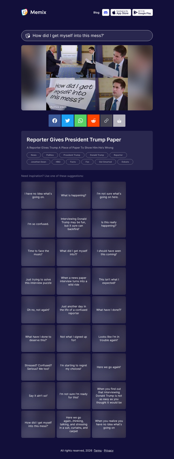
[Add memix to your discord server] (105, 12)
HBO (58, 161)
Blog (96, 12)
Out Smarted (105, 161)
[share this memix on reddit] (93, 120)
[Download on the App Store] (121, 12)
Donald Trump (97, 155)
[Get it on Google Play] (142, 12)
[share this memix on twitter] (68, 120)
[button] (106, 120)
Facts (73, 161)
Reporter (118, 155)
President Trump (72, 155)
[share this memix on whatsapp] (80, 120)
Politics (50, 155)
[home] (33, 12)
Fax (87, 161)
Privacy (109, 450)
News (34, 155)
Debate (125, 161)
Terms (98, 450)
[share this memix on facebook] (55, 120)
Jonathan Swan (38, 161)
